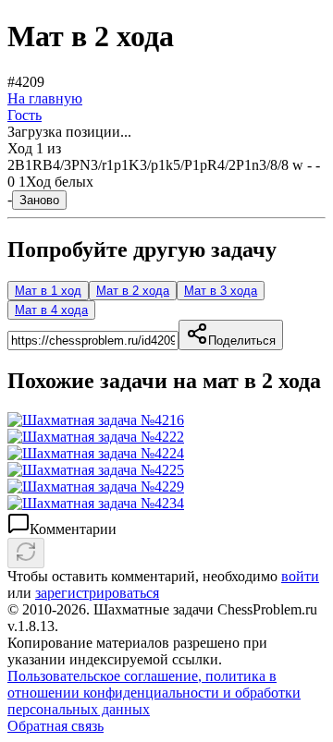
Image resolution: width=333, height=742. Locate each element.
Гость (24, 115)
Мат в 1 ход (48, 291)
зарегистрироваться (97, 593)
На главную (44, 98)
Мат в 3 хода (220, 291)
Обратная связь (55, 726)
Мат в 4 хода (51, 310)
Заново (39, 200)
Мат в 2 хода (132, 291)
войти (300, 576)
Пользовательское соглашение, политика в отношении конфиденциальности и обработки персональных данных (154, 692)
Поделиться (242, 340)
